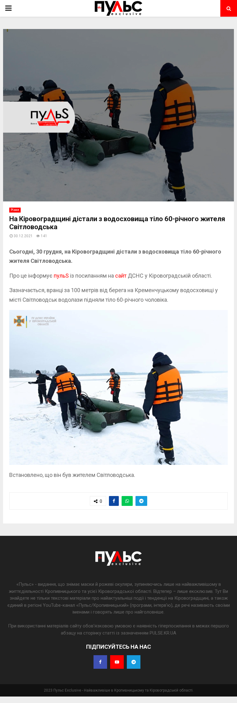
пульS (62, 275)
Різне (15, 210)
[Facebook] (100, 662)
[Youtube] (117, 662)
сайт (121, 275)
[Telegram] (133, 662)
